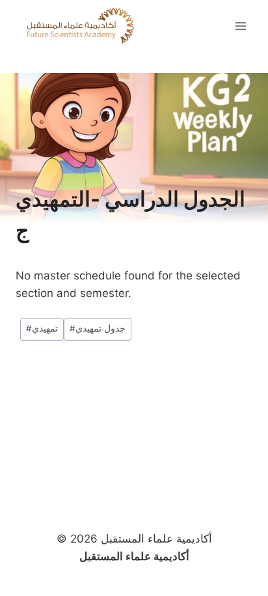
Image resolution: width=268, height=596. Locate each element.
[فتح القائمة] (240, 26)
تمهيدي (42, 328)
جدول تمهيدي (98, 328)
